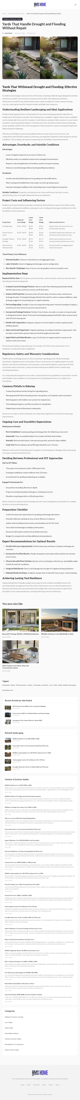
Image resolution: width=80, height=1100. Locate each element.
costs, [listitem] (51, 685)
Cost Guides (8, 1022)
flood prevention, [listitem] (21, 685)
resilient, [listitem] (30, 685)
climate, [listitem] (13, 685)
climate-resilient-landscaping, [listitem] (67, 685)
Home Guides (9, 1028)
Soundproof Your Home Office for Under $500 (27, 720)
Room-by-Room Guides (12, 1050)
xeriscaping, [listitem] (37, 685)
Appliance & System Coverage (14, 1017)
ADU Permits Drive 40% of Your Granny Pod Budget (29, 706)
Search (44, 1085)
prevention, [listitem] (44, 685)
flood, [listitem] (55, 685)
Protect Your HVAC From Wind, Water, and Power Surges (31, 713)
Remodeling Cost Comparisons (14, 1044)
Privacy (51, 1085)
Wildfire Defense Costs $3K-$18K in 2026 (26, 739)
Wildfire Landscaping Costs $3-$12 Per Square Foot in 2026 (32, 753)
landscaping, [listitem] (6, 685)
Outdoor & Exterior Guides (16, 13)
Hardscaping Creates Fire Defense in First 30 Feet (29, 760)
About (29, 1085)
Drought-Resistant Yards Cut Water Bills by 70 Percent (30, 767)
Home (4, 13)
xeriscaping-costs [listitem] (7, 690)
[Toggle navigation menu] (75, 5)
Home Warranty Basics (12, 1033)
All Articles (36, 1085)
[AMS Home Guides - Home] (40, 4)
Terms (57, 1085)
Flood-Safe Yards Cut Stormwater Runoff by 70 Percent (30, 746)
